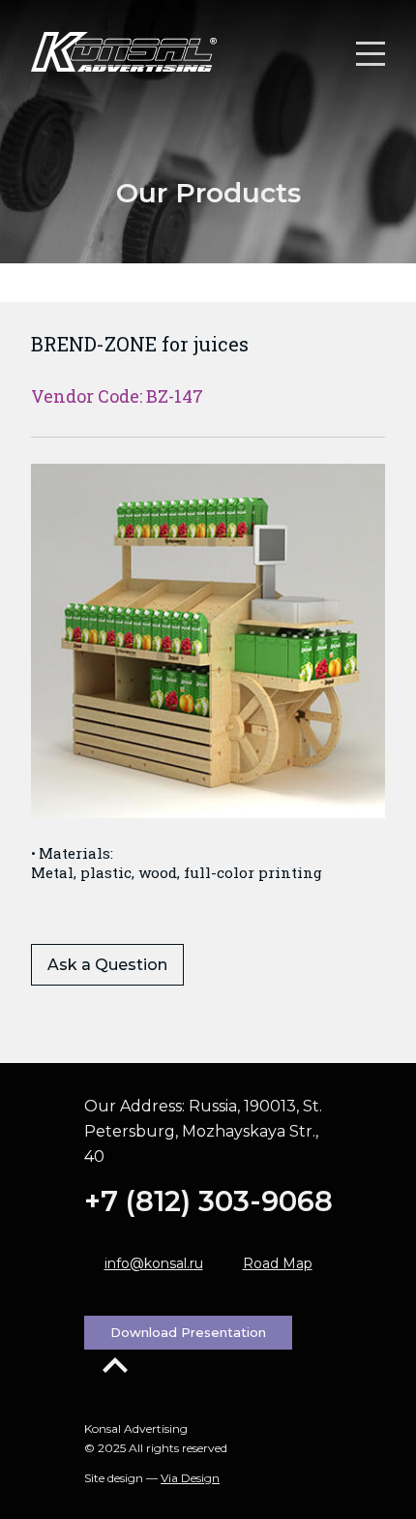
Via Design (190, 1478)
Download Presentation (188, 1332)
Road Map (277, 1263)
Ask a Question (107, 965)
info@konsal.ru (153, 1263)
